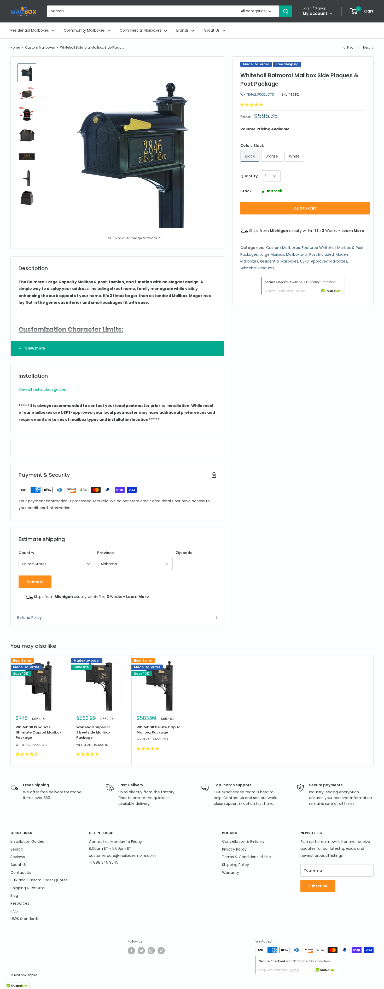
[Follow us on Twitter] (141, 950)
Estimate (35, 581)
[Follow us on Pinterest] (161, 950)
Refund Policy (29, 617)
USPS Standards (24, 918)
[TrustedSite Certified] (303, 286)
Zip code (184, 552)
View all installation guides (42, 389)
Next (366, 47)
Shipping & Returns (27, 888)
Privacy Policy (234, 849)
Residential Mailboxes (279, 261)
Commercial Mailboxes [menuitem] (140, 30)
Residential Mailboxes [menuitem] (29, 30)
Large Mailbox (272, 254)
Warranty (230, 872)
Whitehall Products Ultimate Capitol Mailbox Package (38, 732)
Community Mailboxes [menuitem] (84, 30)
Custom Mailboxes (40, 47)
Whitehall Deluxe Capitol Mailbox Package (159, 730)
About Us (18, 864)
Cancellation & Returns (243, 841)
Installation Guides (27, 841)
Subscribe (318, 886)
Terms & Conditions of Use (246, 856)
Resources (19, 903)
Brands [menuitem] (182, 30)
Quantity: (249, 176)
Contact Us (20, 872)
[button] (252, 104)
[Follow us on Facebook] (131, 950)
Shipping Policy (235, 864)
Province (105, 552)
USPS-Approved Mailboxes (323, 261)
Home (15, 47)
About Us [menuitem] (211, 30)
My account (315, 13)
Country (26, 552)
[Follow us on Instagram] (151, 950)
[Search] (285, 11)
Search (16, 849)
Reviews (17, 856)
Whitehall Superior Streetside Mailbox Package (93, 732)
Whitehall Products (257, 94)
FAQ (14, 911)
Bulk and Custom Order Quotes (39, 880)
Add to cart (305, 208)
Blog (14, 895)
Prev (350, 47)
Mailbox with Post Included (310, 254)
